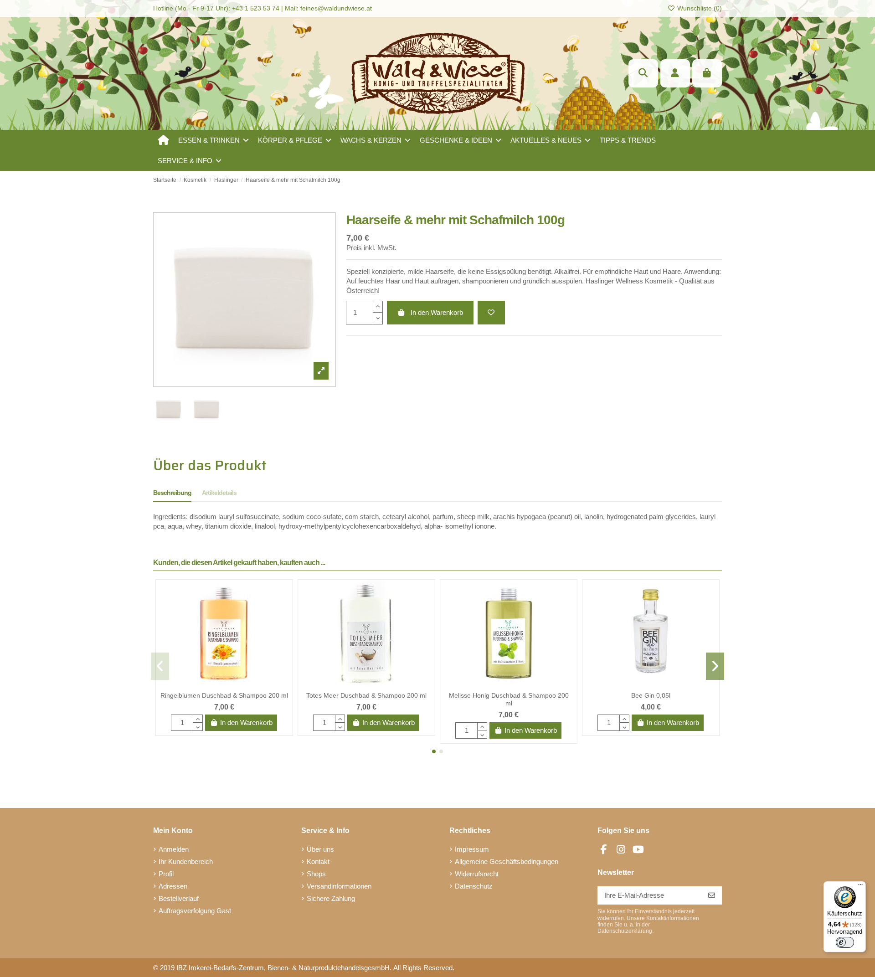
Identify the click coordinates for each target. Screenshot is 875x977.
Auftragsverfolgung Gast (195, 911)
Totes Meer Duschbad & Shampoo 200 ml (366, 695)
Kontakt (318, 861)
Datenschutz (474, 886)
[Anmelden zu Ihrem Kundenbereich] (675, 73)
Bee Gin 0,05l (650, 695)
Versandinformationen (339, 886)
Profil (166, 874)
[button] (213, 140)
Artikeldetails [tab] (219, 492)
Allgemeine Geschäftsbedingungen (506, 861)
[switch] (845, 942)
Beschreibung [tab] (172, 492)
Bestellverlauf (179, 898)
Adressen (173, 886)
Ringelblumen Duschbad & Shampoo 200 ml (224, 695)
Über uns (320, 849)
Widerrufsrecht (477, 874)
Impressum (472, 849)
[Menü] (860, 886)
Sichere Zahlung (331, 898)
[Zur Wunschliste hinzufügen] (491, 313)
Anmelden (174, 849)
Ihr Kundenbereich (186, 861)
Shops (316, 874)
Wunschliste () (698, 8)
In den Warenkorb (437, 312)
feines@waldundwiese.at (336, 8)
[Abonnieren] (711, 895)
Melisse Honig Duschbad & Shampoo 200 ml (509, 699)
